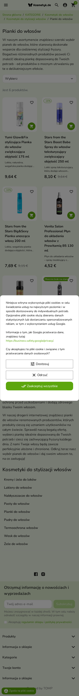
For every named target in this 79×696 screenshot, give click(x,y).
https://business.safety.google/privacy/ (29, 341)
